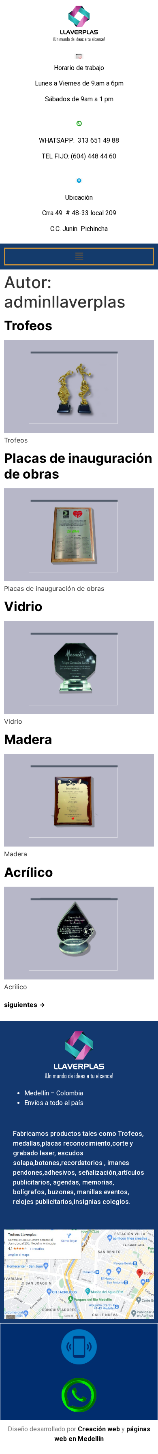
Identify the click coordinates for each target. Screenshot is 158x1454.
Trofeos (28, 326)
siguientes (24, 1005)
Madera (28, 739)
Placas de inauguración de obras (78, 465)
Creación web (99, 1429)
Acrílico (28, 872)
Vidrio (23, 606)
